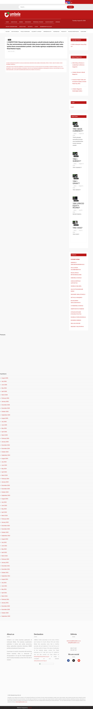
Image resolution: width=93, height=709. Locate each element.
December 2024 (6, 445)
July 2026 (4, 381)
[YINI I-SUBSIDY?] (75, 153)
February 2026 (5, 398)
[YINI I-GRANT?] (75, 175)
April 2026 (4, 391)
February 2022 (5, 559)
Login (36, 26)
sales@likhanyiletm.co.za (73, 642)
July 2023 (4, 502)
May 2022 (4, 549)
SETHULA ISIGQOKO (76, 297)
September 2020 (6, 616)
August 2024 (5, 458)
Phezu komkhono (25, 31)
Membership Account (46, 26)
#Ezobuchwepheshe (73, 31)
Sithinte (30, 26)
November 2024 (6, 448)
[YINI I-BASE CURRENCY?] (75, 123)
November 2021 (6, 569)
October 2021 (5, 572)
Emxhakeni (28, 22)
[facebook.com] (69, 2)
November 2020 (6, 609)
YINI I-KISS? (77, 228)
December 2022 (6, 525)
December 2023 (6, 485)
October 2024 (5, 451)
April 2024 (4, 472)
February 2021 (5, 599)
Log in (72, 107)
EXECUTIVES (22, 26)
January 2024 (5, 482)
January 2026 (5, 401)
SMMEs (21, 22)
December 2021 (6, 565)
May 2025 (4, 428)
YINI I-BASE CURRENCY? (78, 130)
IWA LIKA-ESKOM (75, 323)
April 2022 (4, 552)
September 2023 (6, 495)
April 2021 (4, 592)
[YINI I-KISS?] (75, 222)
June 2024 (4, 465)
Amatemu (76, 126)
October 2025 (5, 411)
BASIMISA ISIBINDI (76, 320)
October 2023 (5, 492)
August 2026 (5, 378)
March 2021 (5, 596)
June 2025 (4, 425)
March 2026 (5, 394)
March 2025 (5, 435)
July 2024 (4, 461)
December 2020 (6, 606)
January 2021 (5, 602)
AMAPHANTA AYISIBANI (77, 308)
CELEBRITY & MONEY (37, 31)
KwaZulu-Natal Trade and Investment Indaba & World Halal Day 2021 (79, 81)
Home (7, 22)
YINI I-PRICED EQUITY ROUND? (78, 206)
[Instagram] (73, 660)
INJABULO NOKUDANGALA (78, 317)
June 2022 (4, 545)
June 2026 (4, 384)
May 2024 (4, 468)
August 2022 (5, 539)
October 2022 (5, 532)
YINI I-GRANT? (76, 182)
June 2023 (4, 505)
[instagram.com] (66, 2)
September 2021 (6, 576)
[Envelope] (79, 660)
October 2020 (5, 612)
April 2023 (4, 512)
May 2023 (4, 508)
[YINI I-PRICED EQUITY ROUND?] (75, 198)
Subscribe (83, 31)
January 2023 (5, 522)
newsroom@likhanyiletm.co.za (74, 640)
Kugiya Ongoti (49, 22)
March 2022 (5, 555)
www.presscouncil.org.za (40, 660)
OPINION (58, 22)
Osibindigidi (56, 31)
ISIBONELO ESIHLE (76, 277)
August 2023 (5, 498)
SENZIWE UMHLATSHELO (78, 294)
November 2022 (6, 529)
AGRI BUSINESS (15, 31)
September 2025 (6, 415)
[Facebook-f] (68, 660)
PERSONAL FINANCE (38, 22)
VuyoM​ (30, 707)
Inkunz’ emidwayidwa (11, 26)
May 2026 (4, 388)
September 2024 (6, 455)
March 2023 (5, 515)
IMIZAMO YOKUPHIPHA (77, 326)
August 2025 (5, 418)
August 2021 (5, 579)
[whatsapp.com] (71, 2)
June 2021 (4, 586)
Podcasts (63, 31)
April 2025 (4, 431)
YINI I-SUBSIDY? (77, 160)
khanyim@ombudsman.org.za (41, 656)
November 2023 (6, 488)
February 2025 (5, 438)
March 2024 (5, 475)
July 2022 (4, 542)
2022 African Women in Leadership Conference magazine (78, 64)
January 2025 (5, 441)
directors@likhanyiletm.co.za (21, 701)
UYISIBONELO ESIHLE (77, 305)
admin (75, 133)
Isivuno (8, 31)
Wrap (9, 39)
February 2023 (5, 518)
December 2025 (6, 404)
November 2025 (6, 408)
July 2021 (4, 582)
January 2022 (5, 562)
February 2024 (5, 478)
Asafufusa (14, 22)
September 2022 (6, 535)
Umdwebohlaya (47, 31)
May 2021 (4, 589)
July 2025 (4, 421)
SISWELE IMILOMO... (76, 286)
